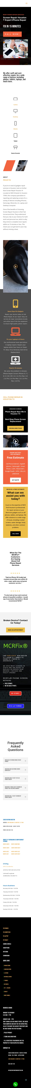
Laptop (15, 104)
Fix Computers (6, 932)
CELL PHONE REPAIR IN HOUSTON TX (12, 398)
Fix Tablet (5, 940)
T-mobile (6, 980)
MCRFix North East (15, 851)
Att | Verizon (7, 988)
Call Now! (12, 34)
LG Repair (6, 973)
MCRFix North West (15, 848)
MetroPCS (6, 984)
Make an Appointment (15, 630)
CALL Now (15, 533)
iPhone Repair (7, 965)
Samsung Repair (7, 969)
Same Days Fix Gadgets (15, 311)
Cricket (6, 992)
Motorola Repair (8, 977)
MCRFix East (6, 854)
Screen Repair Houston (9, 820)
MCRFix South (6, 848)
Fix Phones (6, 928)
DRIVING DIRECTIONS (15, 428)
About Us (7, 180)
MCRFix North (6, 844)
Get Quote (15, 480)
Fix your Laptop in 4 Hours (15, 339)
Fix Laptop (5, 936)
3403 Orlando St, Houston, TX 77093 (15, 822)
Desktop (15, 117)
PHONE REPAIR (12, 656)
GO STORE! (15, 693)
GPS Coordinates (8, 866)
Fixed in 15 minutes (15, 368)
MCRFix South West (15, 854)
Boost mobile (7, 995)
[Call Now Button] (15, 1084)
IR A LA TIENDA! (15, 706)
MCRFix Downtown (15, 844)
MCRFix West (6, 851)
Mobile (16, 129)
